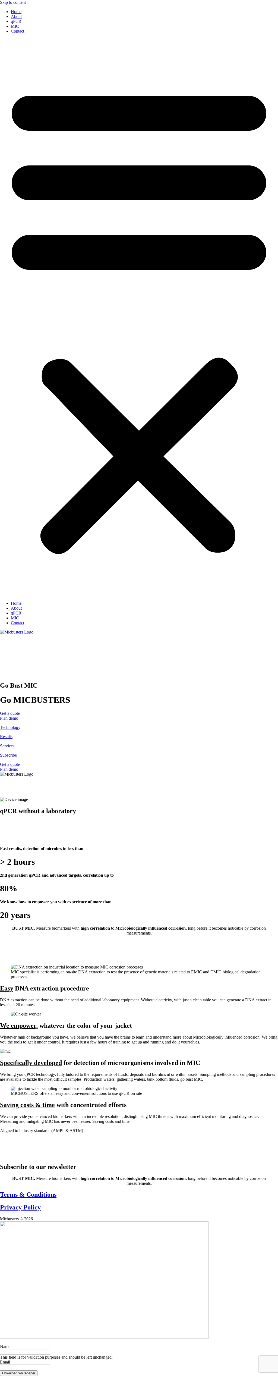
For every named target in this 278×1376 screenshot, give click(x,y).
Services (7, 746)
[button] (139, 317)
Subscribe (8, 755)
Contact (17, 31)
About (16, 16)
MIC (15, 26)
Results (6, 736)
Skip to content (13, 2)
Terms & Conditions (28, 1194)
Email (5, 1362)
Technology (10, 727)
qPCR (16, 21)
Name (5, 1346)
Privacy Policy (20, 1207)
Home (16, 11)
